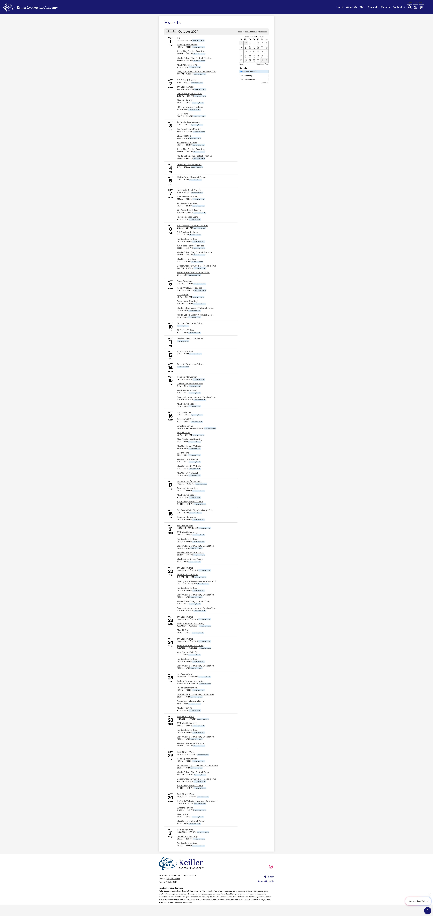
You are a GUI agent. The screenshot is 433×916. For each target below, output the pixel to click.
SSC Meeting (183, 452)
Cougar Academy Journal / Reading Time (196, 71)
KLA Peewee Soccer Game (190, 559)
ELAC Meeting (184, 136)
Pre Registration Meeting (189, 129)
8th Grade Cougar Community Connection (197, 765)
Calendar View (263, 64)
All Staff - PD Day (185, 330)
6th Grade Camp (185, 525)
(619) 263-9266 (173, 878)
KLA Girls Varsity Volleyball (189, 446)
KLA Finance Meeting (187, 65)
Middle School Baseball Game (191, 177)
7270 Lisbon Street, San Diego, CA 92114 (178, 875)
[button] (351, 7)
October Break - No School (190, 323)
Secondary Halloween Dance (191, 701)
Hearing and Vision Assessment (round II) (196, 581)
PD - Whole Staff (185, 100)
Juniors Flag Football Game (190, 383)
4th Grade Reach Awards (189, 210)
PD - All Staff (183, 630)
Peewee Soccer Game (187, 217)
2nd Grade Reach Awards (189, 164)
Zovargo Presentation (187, 574)
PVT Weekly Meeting (187, 196)
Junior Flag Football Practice (190, 51)
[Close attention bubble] (429, 895)
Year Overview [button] (251, 32)
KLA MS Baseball (185, 351)
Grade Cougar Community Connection (195, 546)
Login (271, 876)
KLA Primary (247, 75)
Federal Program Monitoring (190, 623)
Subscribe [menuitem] (263, 32)
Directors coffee (185, 426)
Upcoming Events (249, 71)
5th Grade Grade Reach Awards (192, 225)
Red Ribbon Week (185, 716)
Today (241, 64)
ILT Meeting (182, 113)
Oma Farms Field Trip (187, 836)
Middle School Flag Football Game (193, 272)
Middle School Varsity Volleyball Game (195, 308)
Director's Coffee (185, 419)
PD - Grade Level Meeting (189, 439)
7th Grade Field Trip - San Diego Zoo (194, 510)
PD (178, 38)
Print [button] (240, 32)
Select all (264, 83)
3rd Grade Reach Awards (189, 190)
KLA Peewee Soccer (186, 390)
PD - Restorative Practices (190, 107)
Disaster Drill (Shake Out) (189, 481)
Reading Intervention (187, 44)
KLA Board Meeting (186, 259)
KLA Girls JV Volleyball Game (191, 821)
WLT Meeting (183, 432)
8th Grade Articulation (187, 232)
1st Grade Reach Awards (188, 122)
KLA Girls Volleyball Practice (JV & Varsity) (197, 801)
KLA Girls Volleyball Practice (190, 552)
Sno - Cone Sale (184, 281)
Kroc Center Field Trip (187, 652)
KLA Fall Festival (184, 708)
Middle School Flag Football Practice (194, 58)
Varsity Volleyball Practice (189, 93)
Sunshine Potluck (185, 807)
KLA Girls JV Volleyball (187, 459)
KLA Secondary (248, 79)
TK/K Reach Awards (186, 80)
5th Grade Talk (184, 412)
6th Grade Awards (185, 87)
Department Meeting (187, 301)
